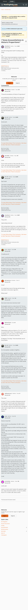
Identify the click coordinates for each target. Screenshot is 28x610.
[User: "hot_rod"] (2, 118)
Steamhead (7, 46)
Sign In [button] (9, 83)
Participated (3, 535)
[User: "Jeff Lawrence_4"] (2, 281)
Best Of (3, 533)
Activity (2, 525)
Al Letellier (7, 155)
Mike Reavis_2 (8, 89)
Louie (6, 416)
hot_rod (6, 117)
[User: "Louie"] (2, 417)
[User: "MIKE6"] (2, 299)
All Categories (4, 521)
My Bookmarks (14, 527)
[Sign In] (26, 5)
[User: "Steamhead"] (2, 46)
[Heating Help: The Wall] (10, 4)
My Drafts (14, 531)
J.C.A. (6, 249)
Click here (4, 28)
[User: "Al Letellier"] (2, 156)
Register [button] (18, 83)
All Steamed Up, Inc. (5, 65)
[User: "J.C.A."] (2, 250)
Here (8, 16)
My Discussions (4, 529)
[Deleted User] (8, 322)
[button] (26, 41)
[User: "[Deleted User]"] (2, 323)
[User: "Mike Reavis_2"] (2, 90)
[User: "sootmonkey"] (2, 482)
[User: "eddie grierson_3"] (2, 394)
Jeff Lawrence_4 (8, 280)
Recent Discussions (5, 523)
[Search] (23, 5)
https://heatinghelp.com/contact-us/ (10, 24)
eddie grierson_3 (8, 393)
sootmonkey (7, 481)
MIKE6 (6, 298)
